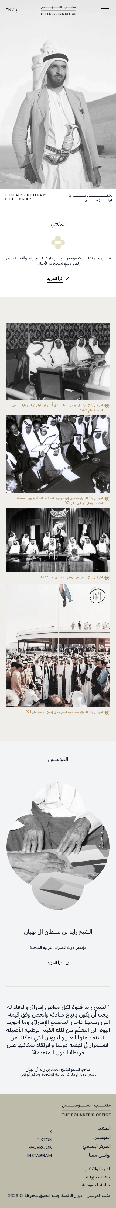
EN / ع (11, 10)
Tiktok (44, 1140)
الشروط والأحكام (98, 1169)
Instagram (39, 1156)
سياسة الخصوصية (96, 1185)
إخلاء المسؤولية (98, 1177)
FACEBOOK (40, 1148)
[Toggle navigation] (105, 10)
